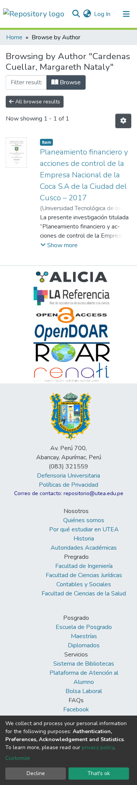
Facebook (76, 709)
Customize (17, 758)
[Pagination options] (123, 121)
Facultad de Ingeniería (84, 566)
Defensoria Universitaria (68, 475)
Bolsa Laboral (83, 691)
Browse (69, 82)
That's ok (99, 773)
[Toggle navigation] (126, 14)
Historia (83, 538)
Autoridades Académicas (84, 548)
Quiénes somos (83, 520)
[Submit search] (76, 14)
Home (14, 37)
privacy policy (98, 747)
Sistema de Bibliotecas (83, 664)
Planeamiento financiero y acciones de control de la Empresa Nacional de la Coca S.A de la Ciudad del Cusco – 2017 (84, 175)
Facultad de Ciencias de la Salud (83, 593)
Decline (36, 773)
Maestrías (84, 636)
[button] (87, 14)
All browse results (37, 101)
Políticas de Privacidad (68, 485)
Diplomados (84, 645)
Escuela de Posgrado (84, 627)
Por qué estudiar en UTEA (84, 529)
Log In (102, 14)
